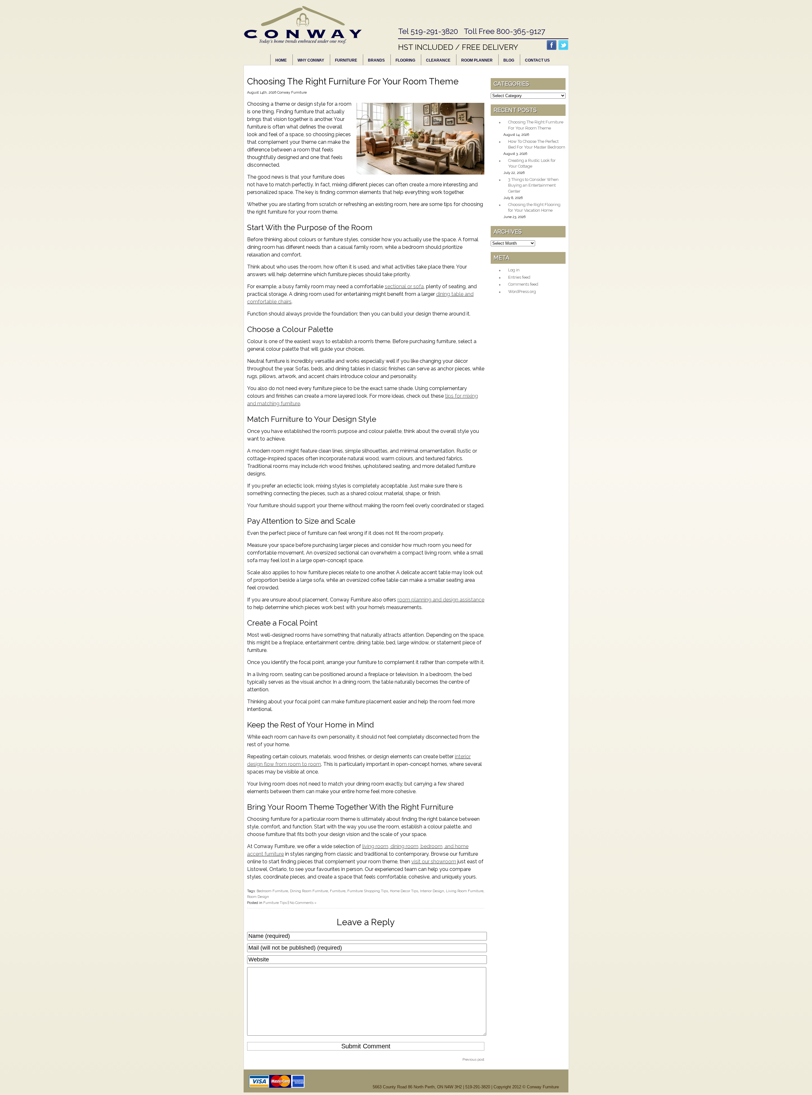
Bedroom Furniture (272, 891)
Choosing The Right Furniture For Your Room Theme (535, 125)
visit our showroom (433, 862)
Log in (514, 270)
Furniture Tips (275, 903)
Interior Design (432, 891)
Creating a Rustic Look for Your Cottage (532, 163)
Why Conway (311, 60)
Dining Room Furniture (309, 891)
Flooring (405, 60)
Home (281, 60)
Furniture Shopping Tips (367, 891)
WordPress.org (522, 291)
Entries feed (519, 277)
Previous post (473, 1060)
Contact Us (537, 60)
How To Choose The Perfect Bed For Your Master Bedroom (536, 144)
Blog (508, 60)
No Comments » (303, 903)
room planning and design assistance (440, 600)
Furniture (346, 60)
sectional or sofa (404, 286)
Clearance (438, 60)
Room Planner (477, 60)
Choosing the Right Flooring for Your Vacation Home (534, 207)
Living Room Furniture (464, 891)
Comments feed (523, 284)
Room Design (258, 897)
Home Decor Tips (404, 891)
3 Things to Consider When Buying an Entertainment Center (533, 185)
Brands (376, 60)
